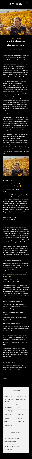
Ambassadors (16, 38)
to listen (18, 414)
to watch (18, 421)
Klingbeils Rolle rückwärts (11, 447)
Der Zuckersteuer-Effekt (11, 438)
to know (6, 414)
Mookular (7, 407)
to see (6, 421)
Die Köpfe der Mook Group (8, 401)
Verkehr (6, 425)
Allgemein (7, 396)
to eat (18, 411)
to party (6, 418)
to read (18, 418)
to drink (6, 411)
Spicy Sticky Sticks (10, 441)
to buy (18, 407)
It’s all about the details (21, 401)
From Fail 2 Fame (9, 444)
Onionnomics (8, 449)
